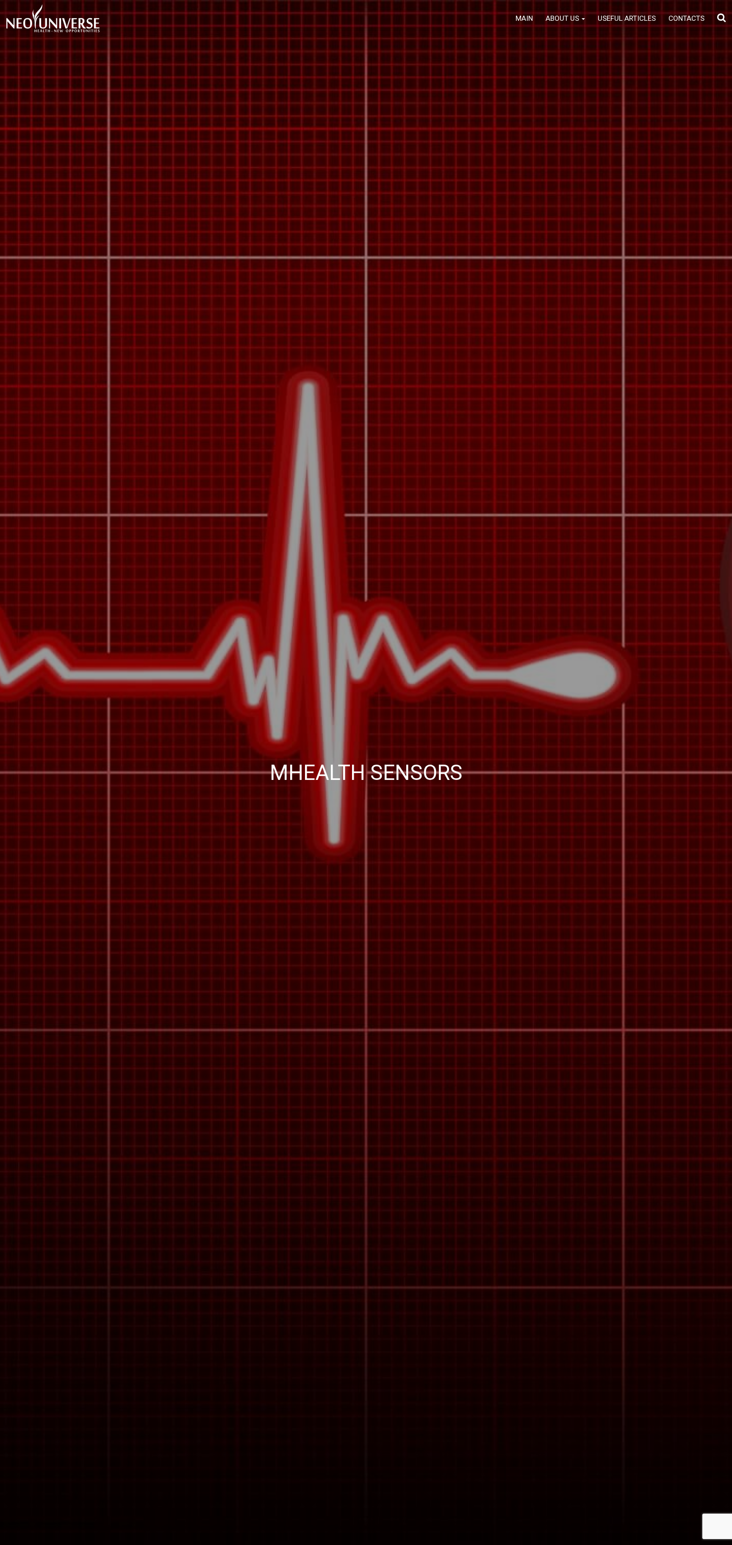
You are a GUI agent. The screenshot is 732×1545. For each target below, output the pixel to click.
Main (524, 18)
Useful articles (627, 18)
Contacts (686, 18)
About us (563, 18)
